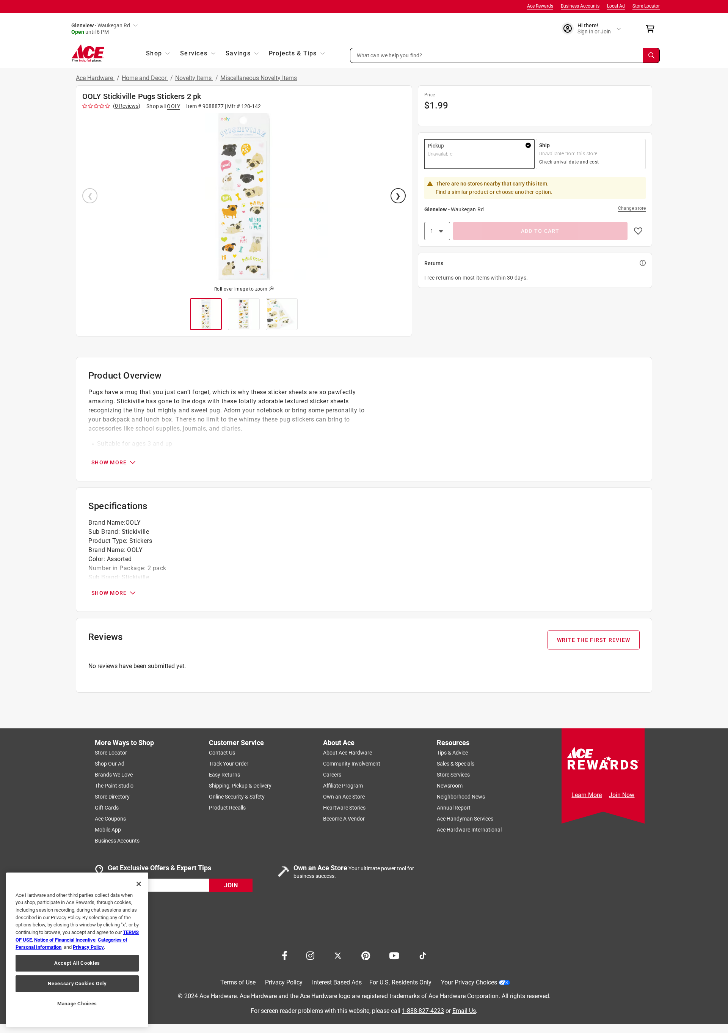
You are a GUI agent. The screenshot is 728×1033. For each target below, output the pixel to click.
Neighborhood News (461, 797)
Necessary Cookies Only (77, 983)
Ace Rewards (540, 6)
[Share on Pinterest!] (365, 955)
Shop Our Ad (109, 764)
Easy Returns (224, 775)
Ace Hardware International (469, 830)
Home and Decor (145, 78)
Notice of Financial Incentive (65, 940)
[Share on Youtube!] (394, 955)
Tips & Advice (452, 753)
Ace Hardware (95, 78)
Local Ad (616, 6)
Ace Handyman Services (465, 819)
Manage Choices (77, 1003)
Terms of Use (238, 982)
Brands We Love (114, 775)
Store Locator (646, 6)
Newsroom (450, 786)
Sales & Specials (455, 764)
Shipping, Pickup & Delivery (240, 786)
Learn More (586, 795)
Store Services (453, 775)
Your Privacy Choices (469, 982)
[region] (77, 950)
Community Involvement (351, 764)
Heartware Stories (344, 808)
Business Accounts (580, 6)
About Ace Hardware (347, 753)
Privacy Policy (284, 982)
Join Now (621, 795)
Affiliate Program (343, 786)
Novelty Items (194, 78)
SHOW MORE (109, 462)
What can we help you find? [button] (389, 55)
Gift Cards (107, 808)
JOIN (231, 884)
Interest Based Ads (337, 982)
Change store (632, 208)
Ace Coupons (110, 819)
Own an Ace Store (344, 797)
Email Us (464, 1010)
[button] (505, 55)
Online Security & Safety (237, 797)
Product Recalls (227, 808)
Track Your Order (228, 764)
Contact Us (222, 753)
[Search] (651, 55)
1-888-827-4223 (423, 1010)
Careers (332, 775)
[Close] (138, 884)
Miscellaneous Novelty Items (258, 78)
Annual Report (454, 808)
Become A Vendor (344, 819)
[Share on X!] (337, 955)
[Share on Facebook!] (284, 955)
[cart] (652, 28)
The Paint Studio (114, 786)
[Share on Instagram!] (310, 955)
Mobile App (108, 830)
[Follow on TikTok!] (422, 955)
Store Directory (112, 797)
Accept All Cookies (77, 963)
